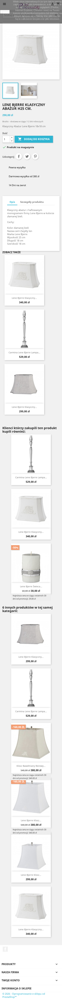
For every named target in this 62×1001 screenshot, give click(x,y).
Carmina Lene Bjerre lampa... (24, 352)
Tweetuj (27, 156)
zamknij (5, 11)
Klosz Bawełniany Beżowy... (31, 765)
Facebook (5, 949)
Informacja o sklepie (16, 988)
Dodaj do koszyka (34, 139)
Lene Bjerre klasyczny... (24, 297)
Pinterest (35, 156)
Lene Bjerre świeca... (31, 586)
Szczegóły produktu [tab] (32, 201)
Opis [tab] (12, 201)
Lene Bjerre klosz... (31, 820)
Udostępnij (19, 156)
